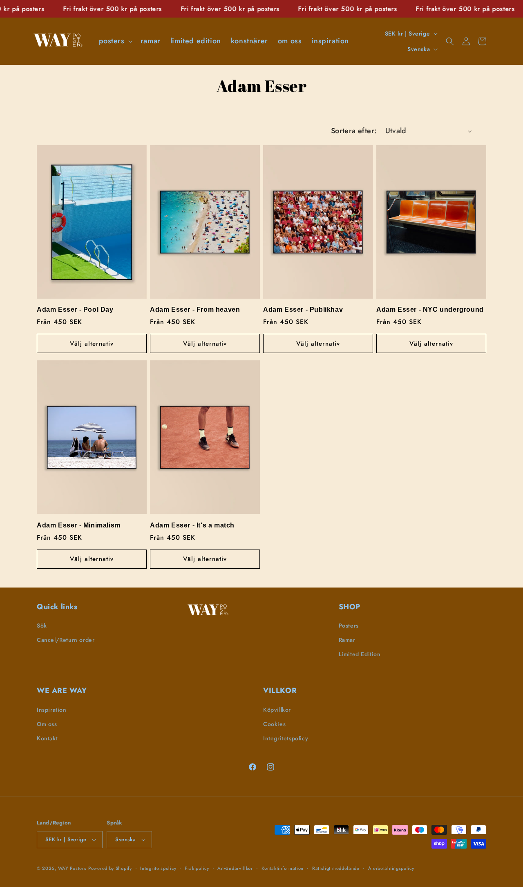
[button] (115, 41)
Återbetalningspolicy (391, 868)
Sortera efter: (354, 130)
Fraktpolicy (197, 868)
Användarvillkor (235, 868)
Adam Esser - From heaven (195, 309)
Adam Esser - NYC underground (430, 309)
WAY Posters (72, 868)
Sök (42, 625)
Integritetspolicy (285, 738)
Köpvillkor (277, 710)
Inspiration (52, 710)
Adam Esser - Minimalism (79, 525)
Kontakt (47, 738)
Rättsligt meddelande (336, 868)
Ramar (347, 640)
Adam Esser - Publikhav (303, 309)
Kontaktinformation (283, 868)
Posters (349, 625)
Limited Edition (360, 654)
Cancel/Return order (65, 640)
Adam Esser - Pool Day (75, 309)
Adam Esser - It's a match (192, 525)
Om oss (47, 724)
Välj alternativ (92, 343)
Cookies (274, 724)
